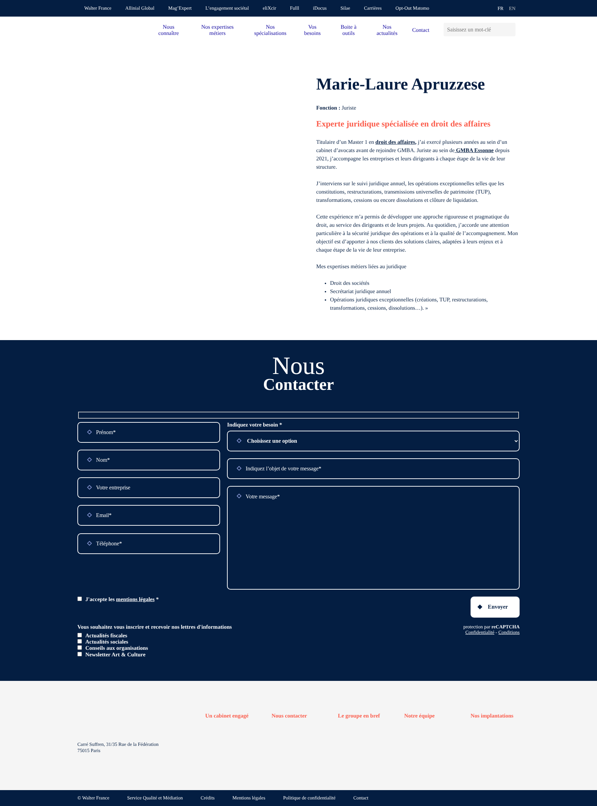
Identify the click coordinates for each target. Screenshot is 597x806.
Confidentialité (479, 632)
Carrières (372, 8)
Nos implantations (492, 716)
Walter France (98, 8)
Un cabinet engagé (226, 716)
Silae (345, 8)
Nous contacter (289, 716)
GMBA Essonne (474, 150)
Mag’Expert (180, 8)
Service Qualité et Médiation (155, 798)
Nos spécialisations (270, 30)
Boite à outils (349, 30)
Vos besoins (312, 30)
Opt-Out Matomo (412, 8)
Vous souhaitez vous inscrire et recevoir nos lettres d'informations (154, 627)
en (512, 8)
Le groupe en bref (359, 716)
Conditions (509, 632)
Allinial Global (139, 8)
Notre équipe (419, 716)
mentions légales (135, 599)
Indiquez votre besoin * (254, 425)
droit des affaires (395, 142)
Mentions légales (249, 798)
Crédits (208, 798)
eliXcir (269, 8)
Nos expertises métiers (217, 30)
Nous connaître (168, 30)
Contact (420, 30)
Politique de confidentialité (309, 798)
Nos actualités (387, 30)
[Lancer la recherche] (510, 29)
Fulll (294, 8)
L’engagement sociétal (227, 8)
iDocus (320, 8)
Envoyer (498, 607)
